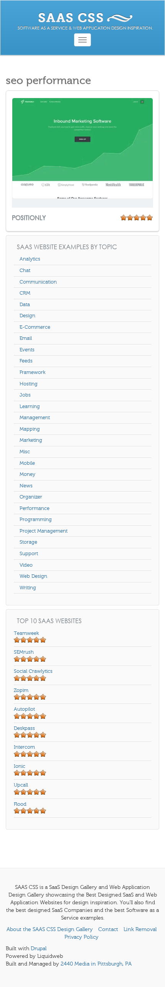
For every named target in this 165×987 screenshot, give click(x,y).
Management (35, 417)
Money (27, 474)
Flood (20, 804)
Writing (28, 587)
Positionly (29, 217)
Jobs (25, 395)
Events (27, 349)
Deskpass (24, 728)
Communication (38, 282)
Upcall (21, 785)
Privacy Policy (81, 937)
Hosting (29, 384)
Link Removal (140, 929)
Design (27, 315)
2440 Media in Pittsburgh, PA (96, 964)
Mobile (27, 463)
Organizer (31, 497)
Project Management (44, 531)
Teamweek (26, 633)
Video (26, 565)
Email (26, 338)
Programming (36, 519)
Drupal (38, 948)
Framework (32, 372)
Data (25, 304)
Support (29, 553)
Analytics (30, 259)
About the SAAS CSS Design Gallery (50, 929)
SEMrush (24, 652)
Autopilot (24, 709)
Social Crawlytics (33, 671)
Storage (28, 542)
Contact (108, 929)
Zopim (21, 690)
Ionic (19, 766)
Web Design (33, 576)
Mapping (30, 429)
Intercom (24, 747)
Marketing (31, 440)
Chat (25, 270)
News (26, 486)
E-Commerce (35, 327)
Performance (35, 508)
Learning (30, 406)
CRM (25, 293)
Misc (25, 451)
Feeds (26, 361)
